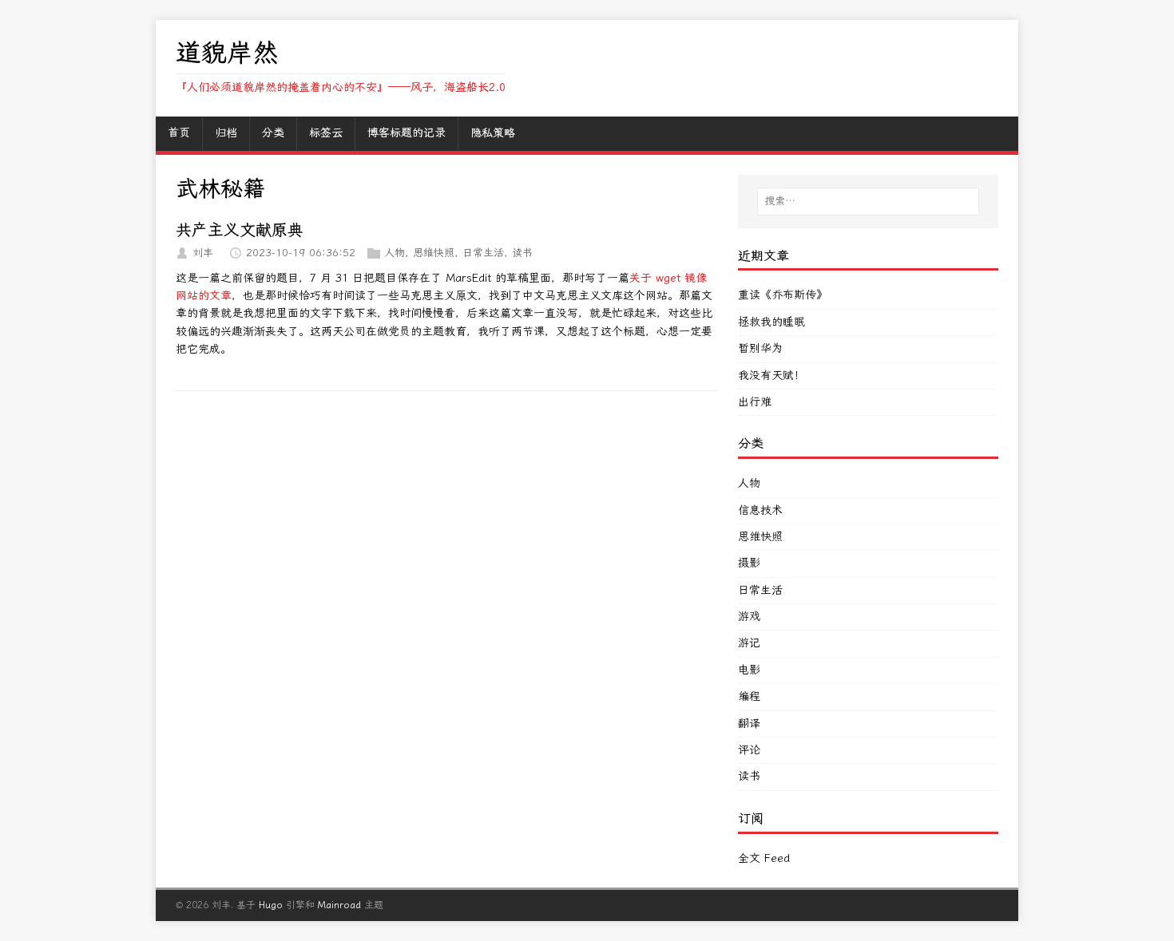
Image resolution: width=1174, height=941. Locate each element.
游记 (749, 643)
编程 (749, 696)
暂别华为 (760, 348)
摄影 (749, 563)
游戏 (749, 616)
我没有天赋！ (771, 375)
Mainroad (339, 905)
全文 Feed (764, 858)
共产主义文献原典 (239, 229)
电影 (749, 670)
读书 (522, 253)
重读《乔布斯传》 (782, 295)
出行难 (754, 402)
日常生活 (483, 253)
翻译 (749, 723)
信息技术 (760, 510)
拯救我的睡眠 (771, 322)
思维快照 (433, 253)
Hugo (271, 905)
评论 (749, 750)
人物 (394, 253)
